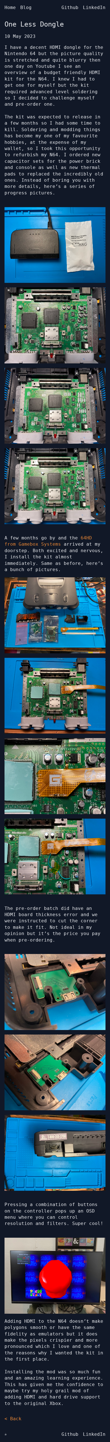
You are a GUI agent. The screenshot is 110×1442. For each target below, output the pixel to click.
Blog (26, 7)
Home (10, 7)
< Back (13, 1418)
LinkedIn (94, 7)
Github (69, 7)
